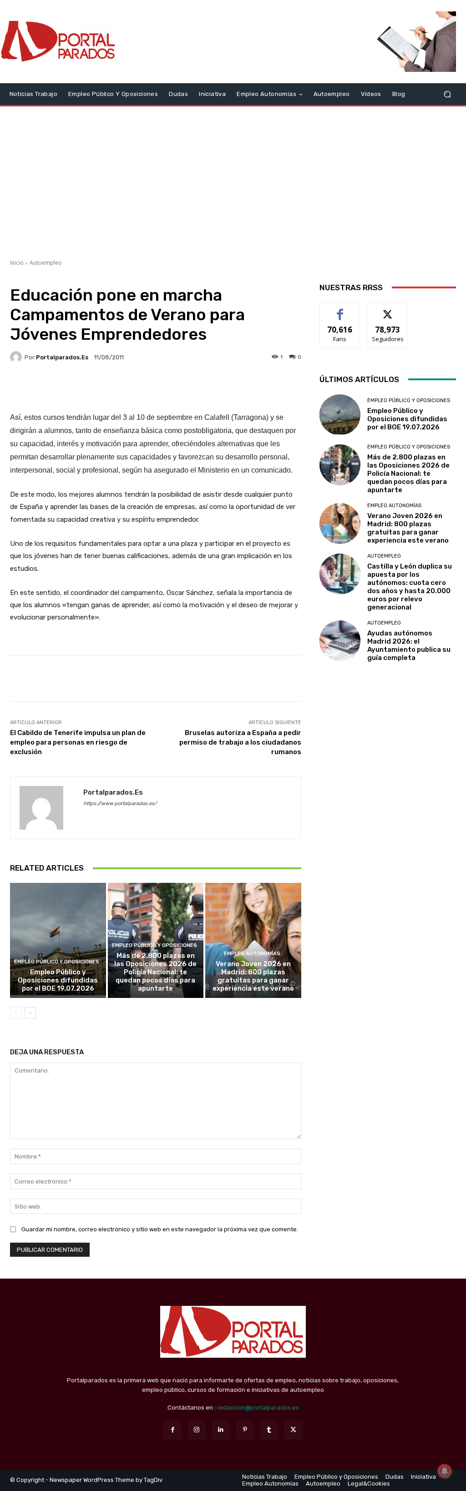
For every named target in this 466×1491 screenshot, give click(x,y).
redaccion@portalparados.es (258, 1407)
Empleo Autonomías (252, 953)
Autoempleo (46, 263)
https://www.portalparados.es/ (120, 803)
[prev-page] (15, 1013)
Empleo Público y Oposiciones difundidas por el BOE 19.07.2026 (58, 980)
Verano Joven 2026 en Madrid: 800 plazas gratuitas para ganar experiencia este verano (253, 976)
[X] (293, 1430)
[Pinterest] (245, 1430)
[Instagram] (197, 1430)
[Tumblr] (269, 1430)
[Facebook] (172, 1430)
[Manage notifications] (444, 1471)
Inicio (17, 263)
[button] (447, 94)
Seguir (388, 309)
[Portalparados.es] (59, 41)
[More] (241, 388)
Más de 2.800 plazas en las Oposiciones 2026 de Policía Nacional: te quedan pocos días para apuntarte (155, 972)
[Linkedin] (221, 1430)
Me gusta (340, 309)
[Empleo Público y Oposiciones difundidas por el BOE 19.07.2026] (58, 940)
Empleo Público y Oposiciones (56, 961)
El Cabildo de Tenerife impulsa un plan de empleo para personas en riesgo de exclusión (78, 742)
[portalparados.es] (17, 357)
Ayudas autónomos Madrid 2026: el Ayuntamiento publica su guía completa (409, 645)
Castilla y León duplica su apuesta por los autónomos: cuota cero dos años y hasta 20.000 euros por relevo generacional (409, 586)
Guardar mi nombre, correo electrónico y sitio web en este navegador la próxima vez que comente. (159, 1229)
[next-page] (30, 1013)
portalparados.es (62, 357)
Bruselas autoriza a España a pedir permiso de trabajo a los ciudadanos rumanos (240, 742)
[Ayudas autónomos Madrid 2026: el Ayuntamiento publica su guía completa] (339, 640)
